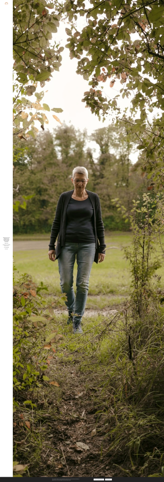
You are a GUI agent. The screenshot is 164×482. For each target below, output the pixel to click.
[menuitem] (6, 239)
